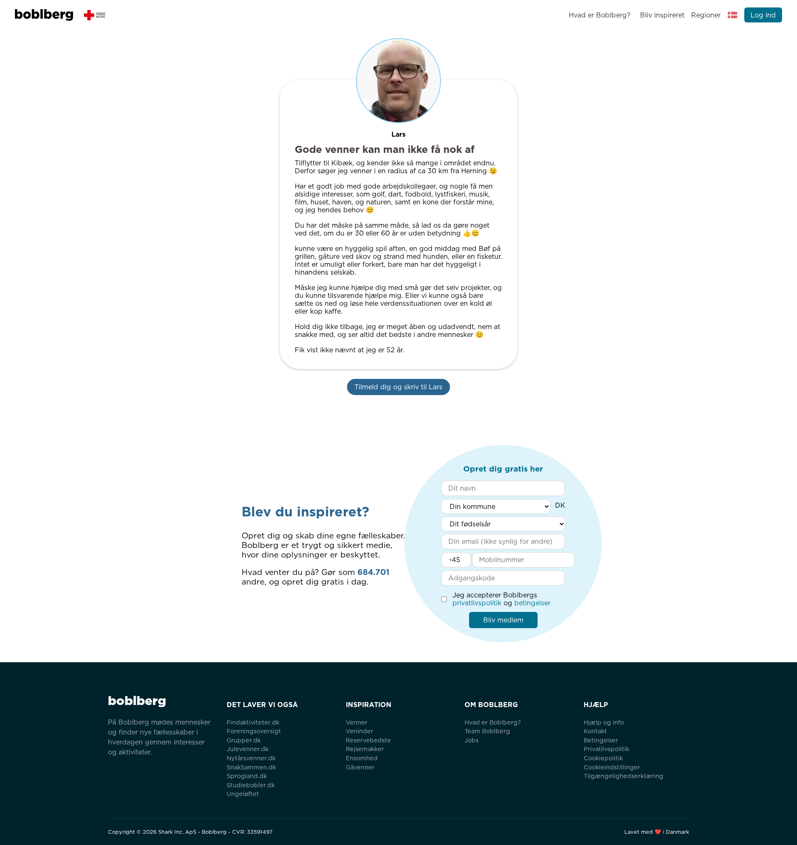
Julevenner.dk (248, 748)
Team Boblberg (487, 730)
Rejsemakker (365, 748)
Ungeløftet (243, 793)
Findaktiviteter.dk (253, 722)
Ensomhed (362, 757)
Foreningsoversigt (254, 730)
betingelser (532, 603)
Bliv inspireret (662, 15)
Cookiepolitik (603, 757)
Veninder (359, 730)
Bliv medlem (503, 620)
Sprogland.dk (247, 775)
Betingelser (601, 740)
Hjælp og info (604, 722)
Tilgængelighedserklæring (623, 775)
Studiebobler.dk (251, 785)
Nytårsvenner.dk (251, 757)
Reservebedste (368, 740)
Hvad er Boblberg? (600, 15)
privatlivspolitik (476, 603)
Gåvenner (360, 767)
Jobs (472, 740)
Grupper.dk (244, 740)
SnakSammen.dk (251, 767)
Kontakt (595, 730)
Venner (356, 722)
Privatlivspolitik (606, 748)
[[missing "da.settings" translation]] (732, 15)
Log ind (763, 15)
